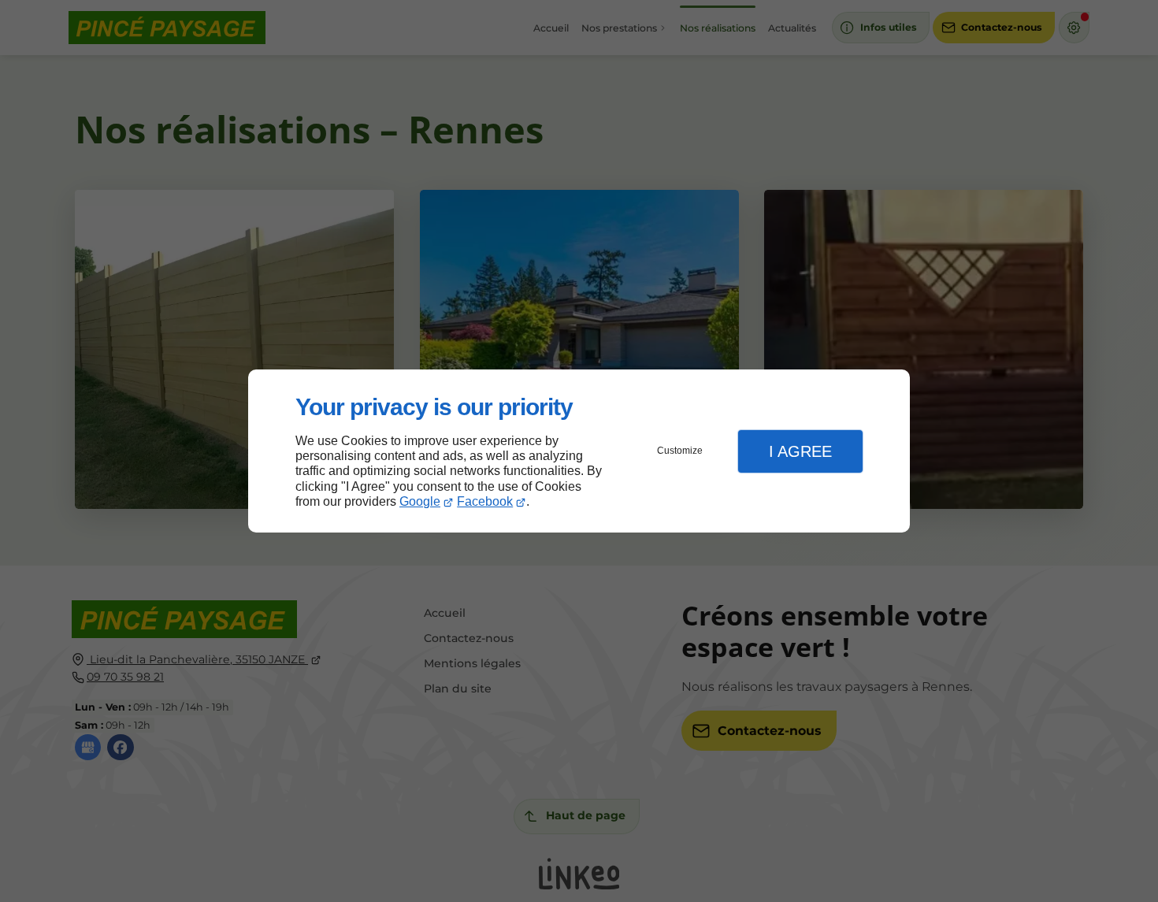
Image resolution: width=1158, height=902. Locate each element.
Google (419, 501)
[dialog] (579, 451)
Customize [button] (680, 450)
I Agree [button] (800, 451)
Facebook (485, 501)
